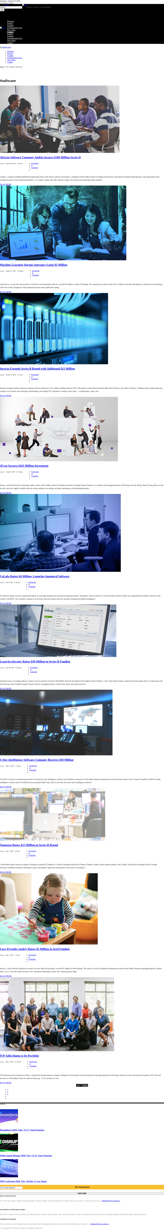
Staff (2, 163)
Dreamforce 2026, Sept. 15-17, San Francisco (22, 1130)
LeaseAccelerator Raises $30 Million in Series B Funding (35, 661)
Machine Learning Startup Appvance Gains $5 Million (33, 264)
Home (2, 67)
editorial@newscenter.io (111, 1201)
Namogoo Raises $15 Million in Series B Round (29, 845)
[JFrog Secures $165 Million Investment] (59, 461)
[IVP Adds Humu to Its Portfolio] (57, 1051)
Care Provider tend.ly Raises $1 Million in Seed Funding (35, 949)
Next (85, 1085)
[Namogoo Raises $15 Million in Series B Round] (52, 840)
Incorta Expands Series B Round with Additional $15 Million (37, 368)
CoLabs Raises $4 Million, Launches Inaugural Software (34, 576)
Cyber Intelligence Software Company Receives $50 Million (36, 759)
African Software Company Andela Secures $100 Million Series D (40, 157)
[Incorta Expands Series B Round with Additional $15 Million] (54, 364)
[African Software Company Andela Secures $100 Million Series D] (59, 152)
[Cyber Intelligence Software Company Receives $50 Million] (56, 755)
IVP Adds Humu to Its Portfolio (19, 1055)
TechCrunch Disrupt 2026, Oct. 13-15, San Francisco (26, 1155)
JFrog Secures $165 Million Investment (24, 465)
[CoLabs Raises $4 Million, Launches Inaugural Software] (60, 571)
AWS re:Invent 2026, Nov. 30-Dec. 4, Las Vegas (23, 1181)
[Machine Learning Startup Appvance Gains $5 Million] (63, 260)
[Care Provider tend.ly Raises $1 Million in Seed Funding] (49, 944)
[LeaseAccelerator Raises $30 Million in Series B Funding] (58, 656)
